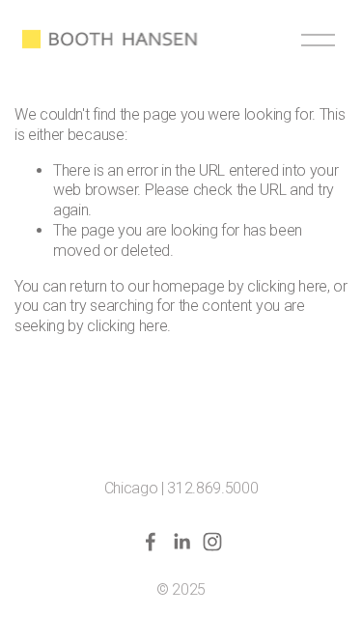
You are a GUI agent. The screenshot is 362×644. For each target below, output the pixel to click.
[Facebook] (150, 541)
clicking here (287, 286)
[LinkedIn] (181, 541)
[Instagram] (212, 541)
